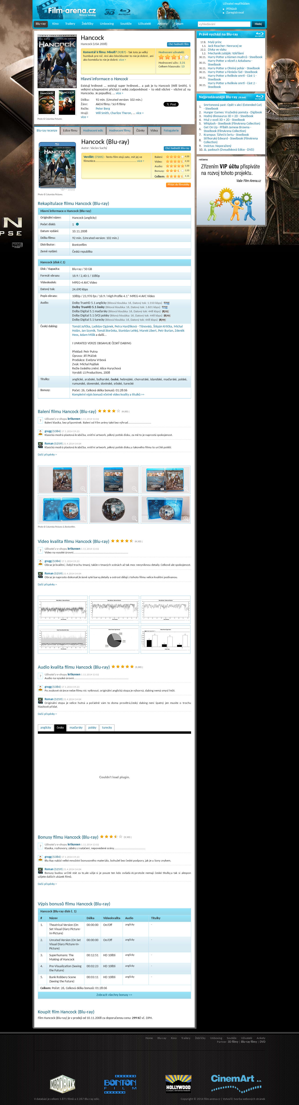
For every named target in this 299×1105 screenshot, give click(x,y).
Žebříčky (87, 24)
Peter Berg (103, 108)
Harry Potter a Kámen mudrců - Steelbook (235, 57)
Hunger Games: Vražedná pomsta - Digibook (233, 112)
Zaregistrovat (235, 12)
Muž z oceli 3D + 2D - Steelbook (224, 120)
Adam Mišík (87, 335)
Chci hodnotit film (179, 44)
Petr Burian (165, 331)
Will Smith (102, 113)
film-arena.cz (212, 1099)
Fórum (178, 24)
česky (60, 728)
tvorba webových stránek (249, 1099)
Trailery (70, 24)
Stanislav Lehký (128, 331)
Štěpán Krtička (162, 326)
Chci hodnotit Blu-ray (177, 148)
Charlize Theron (120, 113)
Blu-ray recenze (47, 130)
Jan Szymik (88, 331)
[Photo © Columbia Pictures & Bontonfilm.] (63, 480)
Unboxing (107, 24)
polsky (92, 728)
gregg (48, 431)
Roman (49, 443)
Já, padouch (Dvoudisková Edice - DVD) (229, 149)
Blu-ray (41, 24)
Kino (55, 24)
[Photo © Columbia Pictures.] (57, 61)
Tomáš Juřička (81, 326)
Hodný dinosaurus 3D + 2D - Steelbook (228, 116)
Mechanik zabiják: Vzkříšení (226, 53)
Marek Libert (148, 331)
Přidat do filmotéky (178, 184)
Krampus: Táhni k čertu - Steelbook (226, 134)
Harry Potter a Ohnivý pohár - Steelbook (234, 68)
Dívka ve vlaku (217, 49)
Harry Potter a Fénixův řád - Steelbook (232, 72)
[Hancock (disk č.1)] (63, 610)
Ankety (162, 24)
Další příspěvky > (47, 454)
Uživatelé (144, 24)
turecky (107, 728)
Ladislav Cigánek (102, 326)
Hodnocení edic (93, 130)
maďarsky (76, 728)
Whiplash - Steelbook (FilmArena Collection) (232, 123)
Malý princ (215, 42)
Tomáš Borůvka (107, 331)
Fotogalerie (171, 130)
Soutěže (126, 24)
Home (149, 1038)
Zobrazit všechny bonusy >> (114, 995)
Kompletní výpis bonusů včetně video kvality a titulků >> (108, 394)
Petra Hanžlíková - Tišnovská (133, 326)
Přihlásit (231, 8)
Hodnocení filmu (119, 130)
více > (122, 59)
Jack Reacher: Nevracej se (225, 46)
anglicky (45, 728)
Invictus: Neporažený (217, 146)
